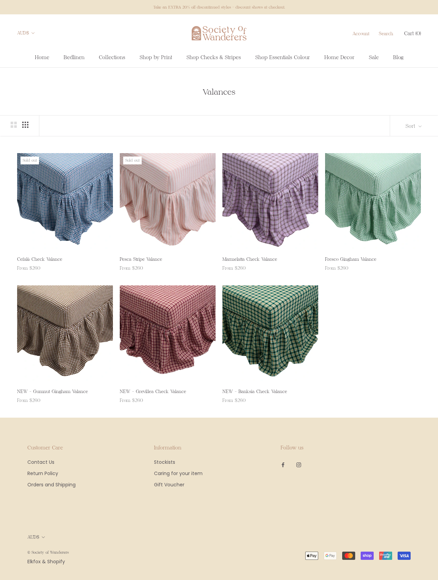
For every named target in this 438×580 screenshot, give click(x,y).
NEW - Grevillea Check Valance (153, 391)
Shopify (56, 561)
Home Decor (339, 57)
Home (42, 57)
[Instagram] (298, 465)
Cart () (412, 33)
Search (386, 33)
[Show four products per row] (25, 125)
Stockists (164, 462)
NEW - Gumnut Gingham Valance (52, 391)
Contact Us (40, 462)
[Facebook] (283, 465)
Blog (398, 57)
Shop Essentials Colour (282, 57)
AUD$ (23, 33)
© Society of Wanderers (48, 552)
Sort (411, 126)
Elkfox (34, 561)
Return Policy (42, 473)
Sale (374, 57)
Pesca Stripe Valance (141, 259)
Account (360, 33)
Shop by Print (156, 57)
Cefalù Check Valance (39, 259)
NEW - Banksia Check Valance (254, 391)
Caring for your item (178, 473)
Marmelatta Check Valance (249, 259)
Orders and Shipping (51, 484)
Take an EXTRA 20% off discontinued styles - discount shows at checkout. (219, 7)
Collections (112, 57)
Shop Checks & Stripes (213, 57)
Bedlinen (74, 57)
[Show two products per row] (14, 125)
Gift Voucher (169, 484)
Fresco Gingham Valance (350, 259)
